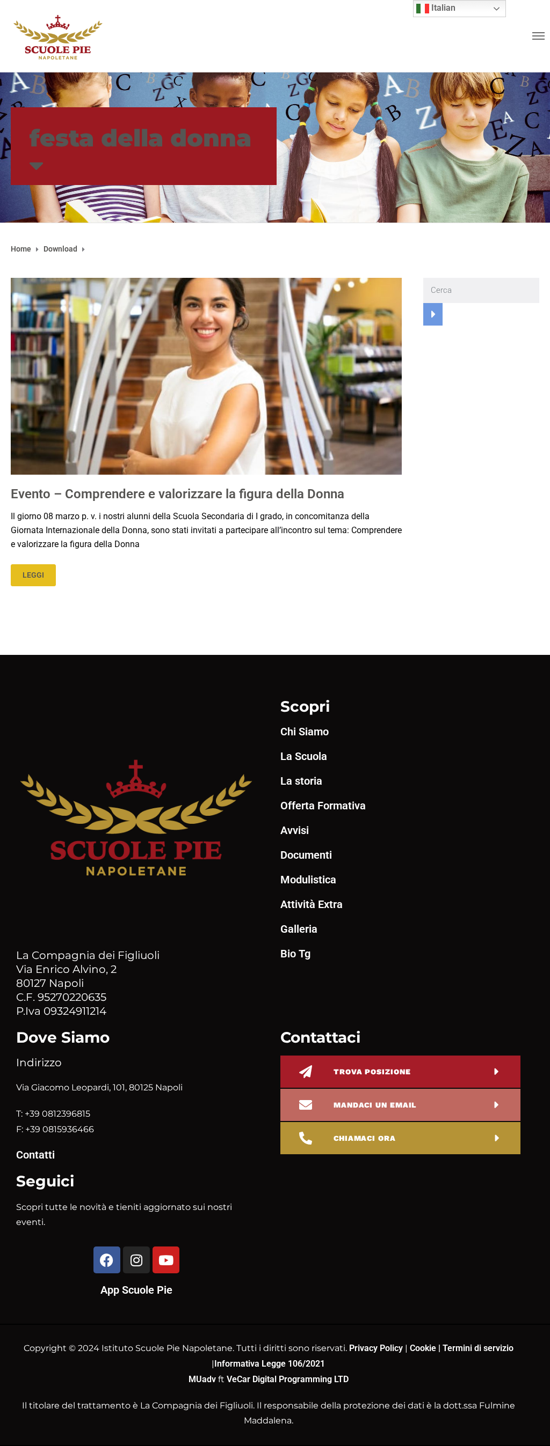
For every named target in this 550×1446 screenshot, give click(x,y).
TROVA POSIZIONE (372, 1071)
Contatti (35, 1154)
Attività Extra (311, 904)
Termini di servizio (478, 1348)
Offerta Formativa (323, 805)
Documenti (306, 855)
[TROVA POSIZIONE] (305, 1071)
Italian (442, 8)
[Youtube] (166, 1259)
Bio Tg (295, 953)
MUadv (203, 1379)
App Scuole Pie (136, 1289)
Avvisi (294, 830)
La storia (301, 780)
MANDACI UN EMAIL (375, 1105)
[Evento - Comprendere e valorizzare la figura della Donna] (206, 376)
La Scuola (303, 756)
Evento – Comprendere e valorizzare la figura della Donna (177, 493)
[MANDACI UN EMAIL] (305, 1104)
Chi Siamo (304, 731)
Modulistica (308, 879)
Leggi (33, 575)
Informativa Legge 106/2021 (269, 1364)
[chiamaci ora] (305, 1138)
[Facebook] (106, 1259)
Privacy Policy (377, 1348)
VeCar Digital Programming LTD (288, 1379)
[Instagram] (136, 1259)
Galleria (298, 929)
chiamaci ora (365, 1138)
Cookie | (426, 1348)
